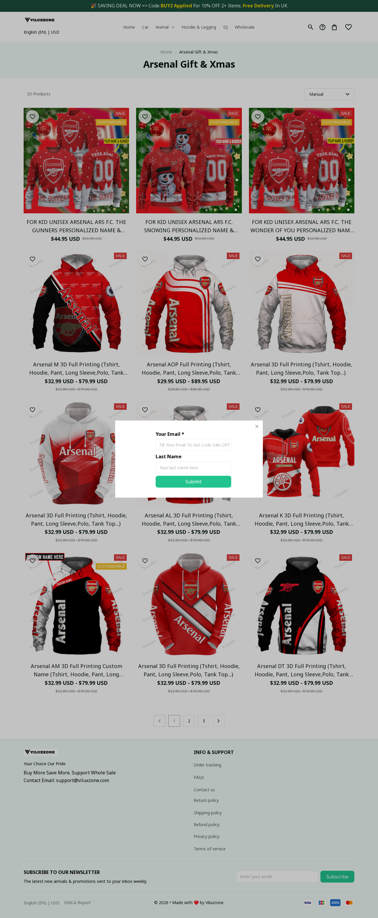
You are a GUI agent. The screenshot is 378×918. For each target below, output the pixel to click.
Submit (193, 481)
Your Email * (170, 434)
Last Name (169, 457)
